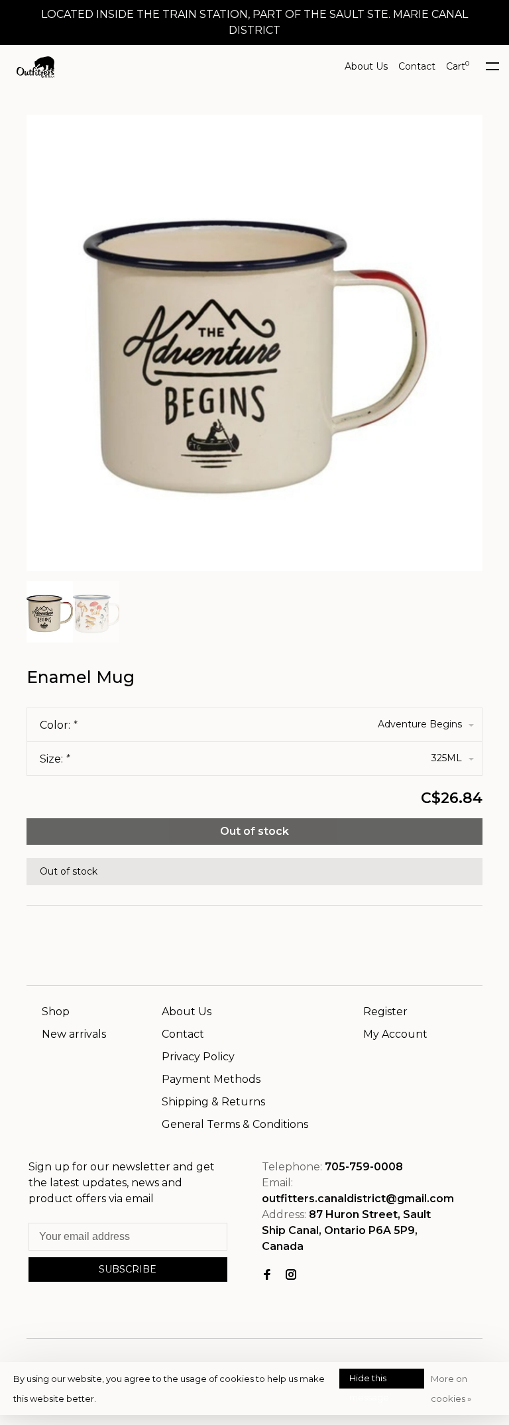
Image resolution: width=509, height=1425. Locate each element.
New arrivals (74, 1034)
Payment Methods (211, 1079)
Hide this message (369, 1381)
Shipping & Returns (213, 1101)
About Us (366, 66)
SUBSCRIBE (127, 1269)
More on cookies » (451, 1388)
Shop (56, 1011)
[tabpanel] (254, 343)
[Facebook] (267, 1275)
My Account (395, 1034)
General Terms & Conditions (235, 1124)
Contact (416, 66)
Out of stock (254, 831)
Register (385, 1011)
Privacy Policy (198, 1056)
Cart (457, 66)
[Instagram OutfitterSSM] (291, 1275)
